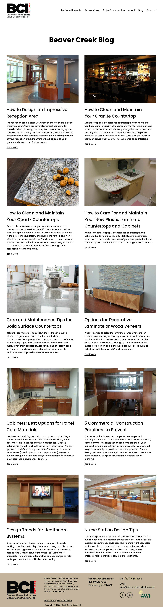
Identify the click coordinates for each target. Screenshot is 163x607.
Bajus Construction (114, 10)
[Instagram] (130, 595)
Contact (151, 10)
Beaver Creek (92, 10)
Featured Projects (71, 10)
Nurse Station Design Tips (111, 530)
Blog (141, 10)
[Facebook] (123, 595)
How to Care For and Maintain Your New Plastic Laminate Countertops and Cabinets (115, 219)
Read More (12, 147)
